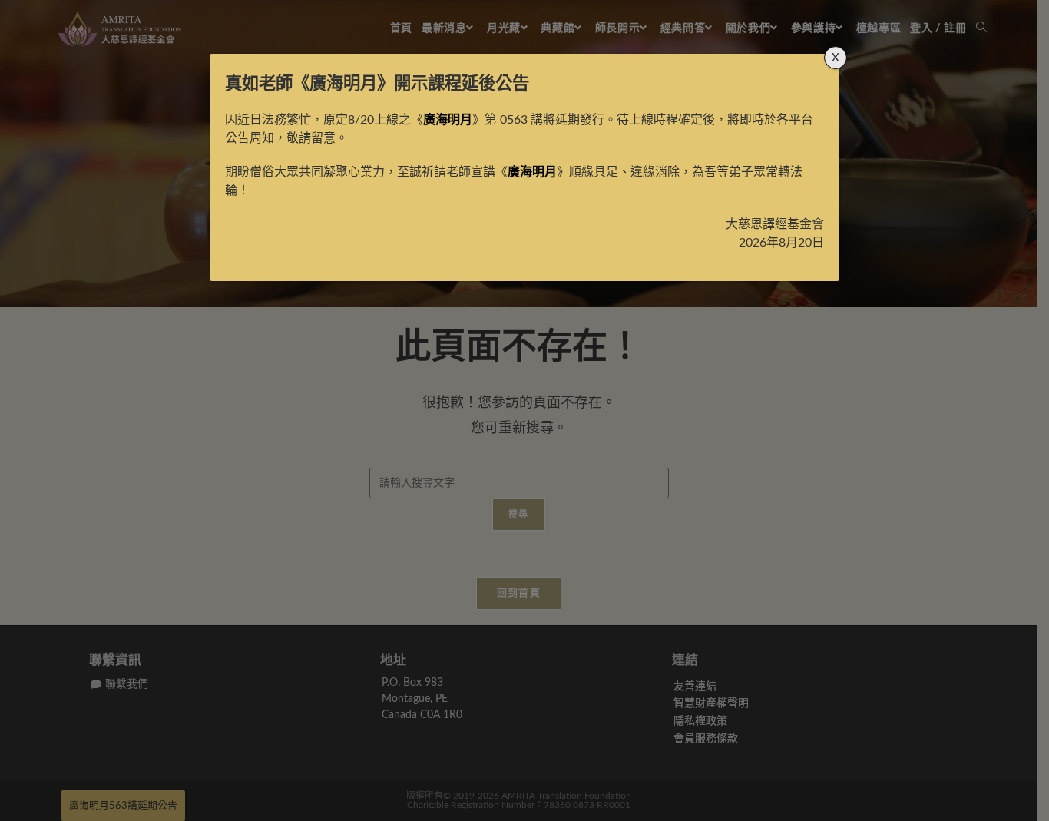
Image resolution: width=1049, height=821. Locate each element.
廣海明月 (343, 83)
